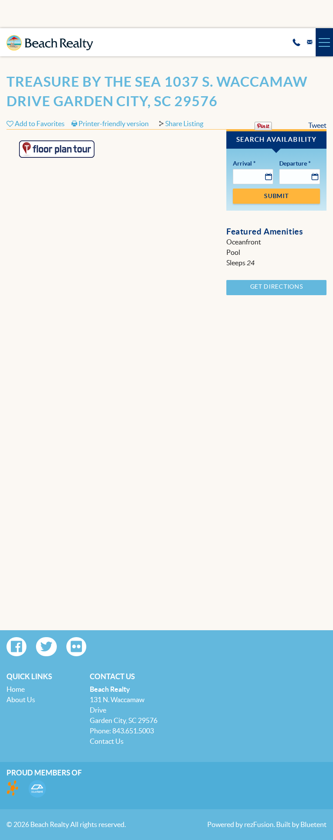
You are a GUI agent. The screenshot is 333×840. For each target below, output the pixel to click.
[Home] (50, 39)
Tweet (317, 125)
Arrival (244, 163)
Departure (295, 163)
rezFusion (259, 824)
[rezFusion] (13, 789)
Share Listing (184, 123)
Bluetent (313, 824)
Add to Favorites (39, 123)
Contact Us (107, 741)
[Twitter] (46, 646)
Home (16, 689)
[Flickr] (76, 646)
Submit (276, 195)
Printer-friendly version (113, 123)
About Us (21, 699)
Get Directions (276, 286)
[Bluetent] (37, 789)
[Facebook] (16, 646)
